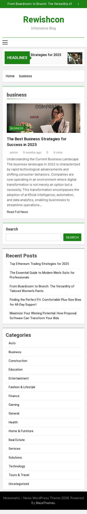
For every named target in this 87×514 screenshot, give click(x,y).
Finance (14, 396)
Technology (17, 466)
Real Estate (17, 440)
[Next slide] (81, 4)
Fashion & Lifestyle (22, 387)
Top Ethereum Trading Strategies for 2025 (39, 264)
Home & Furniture (21, 431)
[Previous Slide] (75, 4)
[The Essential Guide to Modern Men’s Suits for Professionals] (74, 60)
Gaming (14, 405)
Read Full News (17, 211)
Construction (18, 361)
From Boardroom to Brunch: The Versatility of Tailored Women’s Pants (40, 4)
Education (16, 369)
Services (14, 449)
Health (13, 422)
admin (14, 152)
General (14, 413)
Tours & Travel (19, 475)
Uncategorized (19, 484)
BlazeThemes (45, 503)
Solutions (15, 457)
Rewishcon (43, 20)
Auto (12, 343)
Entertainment (19, 378)
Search (12, 229)
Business (16, 128)
